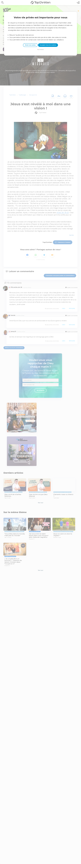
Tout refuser (40, 49)
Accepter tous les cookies (48, 45)
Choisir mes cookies (30, 45)
